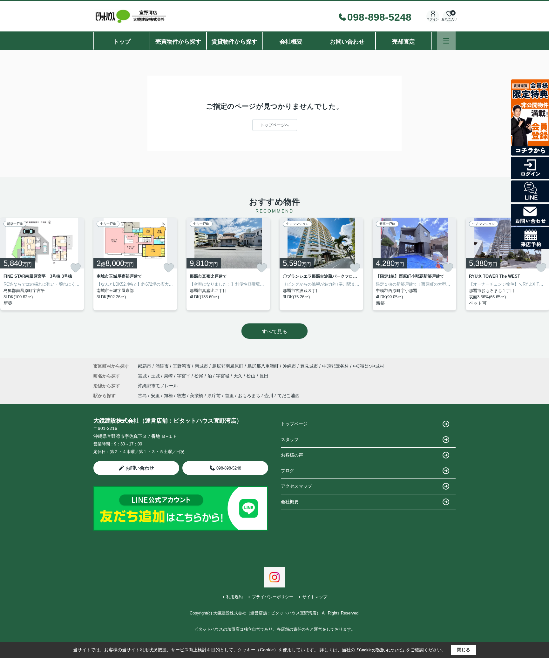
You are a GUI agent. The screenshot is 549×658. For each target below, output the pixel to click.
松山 (252, 375)
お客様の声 (292, 455)
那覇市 (144, 366)
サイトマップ (314, 596)
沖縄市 (289, 366)
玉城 (156, 375)
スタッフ (290, 439)
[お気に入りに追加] (76, 268)
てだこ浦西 (288, 395)
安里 (155, 395)
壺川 (268, 395)
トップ (122, 41)
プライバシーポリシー (272, 596)
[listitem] (135, 264)
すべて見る (274, 331)
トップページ (294, 423)
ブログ (287, 470)
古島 (142, 395)
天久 (239, 375)
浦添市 (162, 366)
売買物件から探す (178, 41)
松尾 (199, 375)
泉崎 (169, 375)
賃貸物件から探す (234, 41)
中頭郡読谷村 (335, 366)
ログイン (432, 19)
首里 (229, 395)
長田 (264, 375)
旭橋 (168, 395)
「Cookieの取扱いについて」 (380, 650)
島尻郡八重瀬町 (263, 366)
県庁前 (214, 395)
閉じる (463, 649)
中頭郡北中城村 (368, 366)
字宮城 (223, 375)
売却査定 (403, 41)
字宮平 (184, 375)
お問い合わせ (347, 41)
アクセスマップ (296, 486)
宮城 (143, 375)
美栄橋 (196, 395)
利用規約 (234, 596)
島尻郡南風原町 (227, 366)
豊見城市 (309, 366)
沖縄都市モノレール (158, 385)
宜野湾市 (182, 366)
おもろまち (249, 395)
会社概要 (291, 41)
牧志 (181, 395)
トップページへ (274, 125)
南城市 (201, 366)
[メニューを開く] (446, 41)
